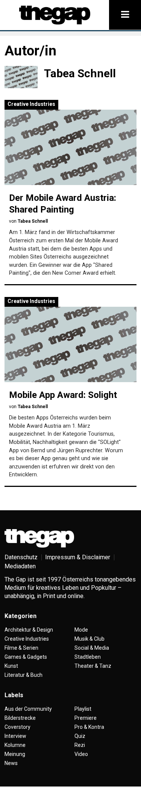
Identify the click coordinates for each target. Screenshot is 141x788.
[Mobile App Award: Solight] (70, 344)
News (11, 763)
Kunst (11, 666)
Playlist (82, 709)
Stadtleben (87, 657)
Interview (15, 736)
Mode (81, 630)
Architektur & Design (29, 630)
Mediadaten (20, 566)
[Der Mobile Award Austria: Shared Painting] (70, 147)
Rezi (79, 745)
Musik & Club (89, 639)
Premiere (85, 718)
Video (81, 754)
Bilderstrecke (20, 718)
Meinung (15, 754)
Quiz (79, 736)
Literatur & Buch (23, 675)
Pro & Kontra (89, 727)
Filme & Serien (21, 648)
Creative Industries (31, 104)
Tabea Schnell (33, 221)
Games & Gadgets (26, 657)
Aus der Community (28, 709)
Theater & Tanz (92, 666)
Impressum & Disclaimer (77, 557)
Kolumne (15, 745)
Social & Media (91, 648)
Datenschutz (21, 557)
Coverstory (17, 727)
